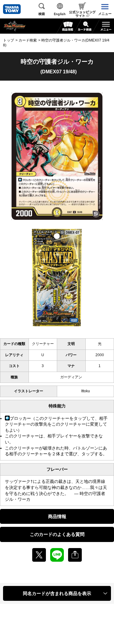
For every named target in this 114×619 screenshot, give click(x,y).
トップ (8, 40)
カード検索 (28, 40)
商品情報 (57, 516)
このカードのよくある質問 (57, 534)
